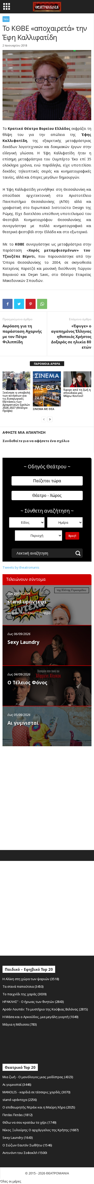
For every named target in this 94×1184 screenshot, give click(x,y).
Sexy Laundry (23, 642)
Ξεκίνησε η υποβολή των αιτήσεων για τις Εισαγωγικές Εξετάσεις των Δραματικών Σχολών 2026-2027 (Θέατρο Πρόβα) (16, 402)
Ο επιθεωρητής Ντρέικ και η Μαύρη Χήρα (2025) (39, 1107)
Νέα (6, 19)
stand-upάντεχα (27, 601)
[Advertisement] (47, 797)
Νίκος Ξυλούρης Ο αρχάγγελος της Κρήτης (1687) (41, 1130)
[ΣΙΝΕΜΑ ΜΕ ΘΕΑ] (47, 388)
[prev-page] (43, 419)
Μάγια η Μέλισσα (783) (20, 1024)
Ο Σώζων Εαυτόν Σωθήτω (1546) (27, 1145)
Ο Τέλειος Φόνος (27, 682)
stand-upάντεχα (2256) (20, 1099)
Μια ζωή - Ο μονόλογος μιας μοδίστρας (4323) (38, 1077)
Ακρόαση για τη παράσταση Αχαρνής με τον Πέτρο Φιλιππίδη (22, 333)
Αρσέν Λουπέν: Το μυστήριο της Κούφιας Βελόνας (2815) (45, 1009)
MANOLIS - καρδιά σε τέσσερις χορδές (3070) (36, 1092)
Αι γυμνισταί (23, 723)
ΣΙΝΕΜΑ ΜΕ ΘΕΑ (43, 409)
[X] (19, 304)
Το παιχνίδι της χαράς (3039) (25, 994)
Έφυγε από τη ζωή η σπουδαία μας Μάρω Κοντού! (77, 393)
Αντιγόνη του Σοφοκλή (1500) (25, 1152)
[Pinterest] (31, 304)
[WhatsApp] (42, 304)
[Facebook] (8, 304)
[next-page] (49, 419)
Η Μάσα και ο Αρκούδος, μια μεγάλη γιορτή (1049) (40, 1016)
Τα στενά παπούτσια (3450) (23, 986)
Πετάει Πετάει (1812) (18, 1115)
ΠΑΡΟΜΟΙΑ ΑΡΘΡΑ (47, 364)
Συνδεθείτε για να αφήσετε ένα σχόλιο (36, 441)
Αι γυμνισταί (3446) (17, 1084)
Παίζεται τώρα (47, 481)
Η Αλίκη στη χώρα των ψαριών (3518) (31, 979)
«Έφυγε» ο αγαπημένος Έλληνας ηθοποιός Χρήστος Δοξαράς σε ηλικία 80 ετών (71, 336)
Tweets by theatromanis (21, 567)
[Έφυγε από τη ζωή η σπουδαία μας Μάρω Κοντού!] (77, 379)
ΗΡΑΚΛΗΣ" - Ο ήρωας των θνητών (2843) (33, 1001)
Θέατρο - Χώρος (47, 495)
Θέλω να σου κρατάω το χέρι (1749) (29, 1122)
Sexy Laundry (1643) (18, 1137)
